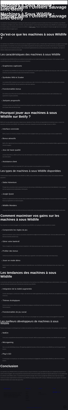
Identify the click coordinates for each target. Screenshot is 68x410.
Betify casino (32, 26)
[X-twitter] (58, 392)
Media (27, 395)
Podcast (27, 396)
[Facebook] (53, 392)
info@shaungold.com (42, 394)
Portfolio (28, 400)
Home (27, 391)
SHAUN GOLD (7, 388)
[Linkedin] (55, 392)
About (27, 393)
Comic (27, 398)
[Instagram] (60, 392)
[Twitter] (56, 392)
